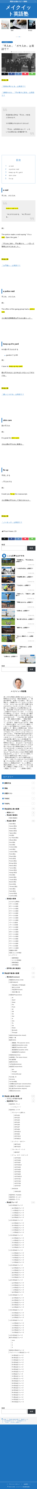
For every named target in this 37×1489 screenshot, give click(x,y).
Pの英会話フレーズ (18, 1388)
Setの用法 (12, 889)
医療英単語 (15, 958)
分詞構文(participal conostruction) (20, 1084)
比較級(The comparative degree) (19, 1086)
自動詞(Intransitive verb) (20, 1045)
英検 (19, 788)
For (13, 1004)
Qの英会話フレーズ (18, 1390)
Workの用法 (13, 865)
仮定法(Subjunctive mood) (17, 1035)
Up (13, 1025)
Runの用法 (12, 884)
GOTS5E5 (17, 1172)
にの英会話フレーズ (18, 1270)
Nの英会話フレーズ (18, 1383)
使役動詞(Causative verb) (20, 1049)
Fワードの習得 (13, 915)
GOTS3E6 (17, 1160)
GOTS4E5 (17, 1169)
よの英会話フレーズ (18, 1317)
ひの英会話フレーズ (18, 1285)
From (13, 1007)
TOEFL (19, 804)
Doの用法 (12, 842)
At (12, 997)
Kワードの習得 (13, 927)
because (12, 1079)
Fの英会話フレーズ (17, 1367)
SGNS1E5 (17, 1191)
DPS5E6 (17, 1134)
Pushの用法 (13, 861)
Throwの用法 (13, 886)
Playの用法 (12, 856)
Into (13, 1021)
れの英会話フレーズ (18, 1330)
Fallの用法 (12, 891)
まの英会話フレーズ (18, 1298)
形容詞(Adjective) (14, 1055)
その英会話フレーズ (18, 1247)
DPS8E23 (17, 1138)
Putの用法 (12, 854)
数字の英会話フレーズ (16, 1337)
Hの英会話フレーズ (18, 1371)
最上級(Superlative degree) (18, 1088)
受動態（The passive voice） (21, 1043)
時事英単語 (15, 962)
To (12, 1023)
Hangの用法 (13, 872)
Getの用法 (12, 823)
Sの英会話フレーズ (18, 1395)
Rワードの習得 (13, 941)
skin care (12, 175)
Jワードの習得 (13, 925)
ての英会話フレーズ (7, 42)
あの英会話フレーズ (18, 1208)
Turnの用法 (12, 868)
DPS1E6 (17, 1124)
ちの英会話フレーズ (18, 1255)
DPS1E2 (17, 1115)
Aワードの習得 (13, 904)
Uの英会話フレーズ (18, 1399)
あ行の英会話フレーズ (16, 1205)
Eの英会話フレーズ (18, 1364)
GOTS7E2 (17, 1179)
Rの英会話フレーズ (18, 1392)
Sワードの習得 (13, 943)
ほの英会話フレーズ (18, 1292)
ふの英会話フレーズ (18, 1287)
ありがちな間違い (14, 901)
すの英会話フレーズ (18, 1242)
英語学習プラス (20, 1101)
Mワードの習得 (13, 932)
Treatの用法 (13, 879)
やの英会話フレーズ (18, 1313)
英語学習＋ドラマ (14, 1109)
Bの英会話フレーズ (18, 1357)
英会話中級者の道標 (19, 973)
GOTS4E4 (17, 1167)
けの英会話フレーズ (18, 1230)
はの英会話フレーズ (18, 1283)
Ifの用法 (11, 835)
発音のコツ (20, 812)
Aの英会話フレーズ (18, 1355)
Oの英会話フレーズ (18, 1385)
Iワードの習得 (13, 922)
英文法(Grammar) (20, 977)
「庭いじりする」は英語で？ (13, 394)
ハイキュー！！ (16, 1107)
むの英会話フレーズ (18, 1302)
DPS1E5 (17, 1122)
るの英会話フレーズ (18, 1328)
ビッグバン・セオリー (18, 1141)
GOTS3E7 (17, 1162)
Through (14, 1032)
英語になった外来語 (15, 952)
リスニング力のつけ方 (20, 1098)
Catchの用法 (13, 896)
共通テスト (19, 793)
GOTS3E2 (17, 1158)
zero (13, 1340)
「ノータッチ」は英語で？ (12, 522)
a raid (11, 166)
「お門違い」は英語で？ (11, 265)
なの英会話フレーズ (18, 1268)
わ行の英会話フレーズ (16, 1335)
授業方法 (19, 783)
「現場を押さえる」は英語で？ (14, 86)
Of (12, 1009)
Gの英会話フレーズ (18, 1369)
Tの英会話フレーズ (17, 1397)
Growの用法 (13, 870)
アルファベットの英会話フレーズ (19, 1352)
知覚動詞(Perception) (18, 1052)
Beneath (14, 1030)
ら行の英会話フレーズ (16, 1320)
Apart (13, 1000)
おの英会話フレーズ (18, 1217)
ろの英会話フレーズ (18, 1332)
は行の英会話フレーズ (16, 1280)
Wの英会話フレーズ (18, 1401)
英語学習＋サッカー (15, 1197)
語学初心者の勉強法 (20, 968)
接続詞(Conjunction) (15, 1066)
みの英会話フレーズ (18, 1300)
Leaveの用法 (13, 851)
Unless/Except (16, 1074)
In (12, 1018)
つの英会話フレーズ (18, 1257)
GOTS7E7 (17, 1185)
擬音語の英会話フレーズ (16, 1350)
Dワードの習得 (13, 911)
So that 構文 (13, 1081)
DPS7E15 (17, 1136)
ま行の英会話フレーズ (16, 1295)
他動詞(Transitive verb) (19, 1047)
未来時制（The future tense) (18, 1057)
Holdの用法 (12, 877)
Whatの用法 (13, 840)
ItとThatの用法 (13, 837)
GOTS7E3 (17, 1181)
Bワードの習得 (13, 906)
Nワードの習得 (13, 934)
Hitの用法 (12, 875)
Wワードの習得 (14, 948)
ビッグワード (13, 955)
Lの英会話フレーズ (17, 1378)
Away (13, 1002)
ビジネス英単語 (16, 960)
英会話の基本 (20, 821)
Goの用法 (12, 844)
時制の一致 (12, 1037)
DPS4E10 (17, 1131)
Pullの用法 (12, 858)
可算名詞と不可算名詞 (18, 985)
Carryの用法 (13, 893)
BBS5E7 (17, 1152)
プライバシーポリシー (14, 1484)
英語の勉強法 (13, 818)
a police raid (14, 169)
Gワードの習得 (13, 918)
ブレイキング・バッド (18, 1149)
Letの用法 (12, 849)
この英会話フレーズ (18, 1232)
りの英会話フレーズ (18, 1325)
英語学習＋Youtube (15, 1195)
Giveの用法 (12, 828)
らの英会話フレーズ (18, 1323)
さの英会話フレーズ (18, 1238)
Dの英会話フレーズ (18, 1362)
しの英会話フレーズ (18, 1240)
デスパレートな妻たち (18, 1112)
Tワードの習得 (13, 946)
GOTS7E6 (17, 1183)
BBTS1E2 (17, 1144)
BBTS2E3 (17, 1146)
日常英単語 (15, 965)
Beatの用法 (12, 882)
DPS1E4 (17, 1120)
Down (14, 1028)
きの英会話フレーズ (18, 1225)
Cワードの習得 (13, 908)
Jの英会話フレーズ (17, 1376)
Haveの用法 (13, 826)
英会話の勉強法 (20, 815)
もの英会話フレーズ (18, 1307)
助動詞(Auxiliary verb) (16, 980)
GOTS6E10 (18, 1176)
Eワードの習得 (13, 913)
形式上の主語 (16, 987)
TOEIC (19, 798)
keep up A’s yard (16, 172)
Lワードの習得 (13, 929)
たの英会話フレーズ (18, 1253)
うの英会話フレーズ (18, 1212)
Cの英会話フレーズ (18, 1360)
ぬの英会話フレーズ (18, 1272)
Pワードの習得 (13, 939)
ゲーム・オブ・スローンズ (20, 1155)
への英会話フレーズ (18, 1290)
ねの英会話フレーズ (18, 1275)
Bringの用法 (13, 863)
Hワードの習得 (13, 920)
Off (13, 1011)
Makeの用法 (13, 831)
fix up (11, 179)
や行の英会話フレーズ (16, 1310)
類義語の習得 (13, 950)
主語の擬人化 (16, 992)
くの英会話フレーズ (18, 1227)
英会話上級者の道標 (19, 1096)
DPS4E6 (17, 1129)
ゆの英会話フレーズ (18, 1315)
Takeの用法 (12, 833)
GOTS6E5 (17, 1174)
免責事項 (26, 1484)
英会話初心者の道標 (19, 809)
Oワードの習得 (13, 936)
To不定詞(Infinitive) (15, 1064)
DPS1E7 (17, 1127)
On (13, 1014)
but (13, 1069)
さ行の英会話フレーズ (16, 1235)
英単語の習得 (20, 898)
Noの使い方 (13, 1077)
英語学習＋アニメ (14, 1104)
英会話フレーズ (20, 1202)
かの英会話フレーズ (18, 1223)
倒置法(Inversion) (14, 1091)
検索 (3, 545)
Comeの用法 (13, 847)
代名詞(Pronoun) (17, 989)
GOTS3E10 (18, 1165)
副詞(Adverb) (13, 1062)
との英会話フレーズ (18, 1262)
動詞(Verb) (12, 1040)
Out (13, 1016)
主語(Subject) (13, 982)
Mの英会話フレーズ (18, 1381)
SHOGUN (15, 1188)
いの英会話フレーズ (18, 1210)
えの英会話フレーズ (18, 1215)
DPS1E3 (17, 1117)
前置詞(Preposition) (15, 995)
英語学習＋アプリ (14, 1199)
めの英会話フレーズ (18, 1304)
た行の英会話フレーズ (16, 1250)
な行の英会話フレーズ (16, 1265)
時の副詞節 (12, 1059)
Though (14, 1071)
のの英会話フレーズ (18, 1277)
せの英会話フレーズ (18, 1245)
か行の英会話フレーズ (16, 1220)
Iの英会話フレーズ (17, 1374)
